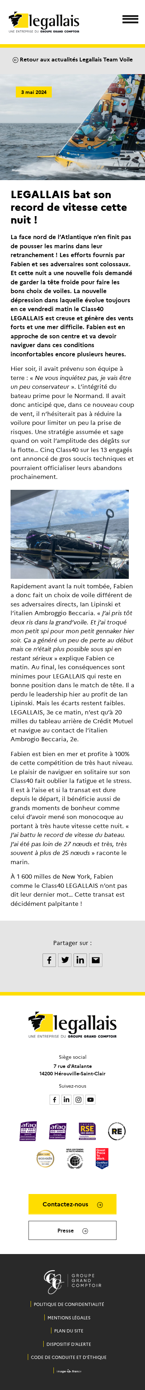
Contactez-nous (66, 1204)
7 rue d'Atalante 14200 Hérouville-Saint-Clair (72, 1069)
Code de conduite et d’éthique (69, 1357)
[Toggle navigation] (128, 20)
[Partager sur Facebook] (50, 959)
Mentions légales (69, 1317)
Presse (66, 1230)
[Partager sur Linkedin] (81, 959)
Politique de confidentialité (69, 1304)
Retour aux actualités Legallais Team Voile (75, 59)
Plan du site (68, 1330)
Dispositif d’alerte (68, 1344)
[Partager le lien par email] (96, 959)
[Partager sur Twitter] (65, 959)
